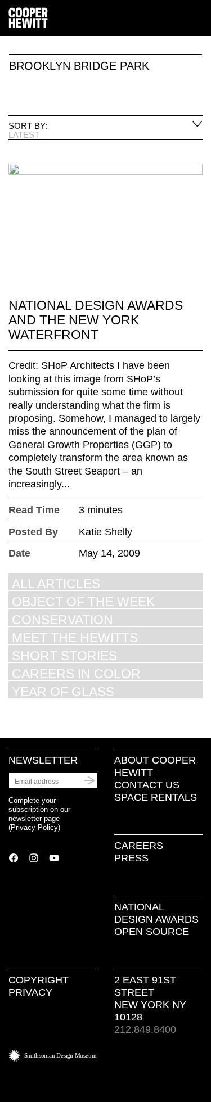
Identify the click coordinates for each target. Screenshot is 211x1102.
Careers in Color (76, 673)
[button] (198, 18)
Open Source (151, 931)
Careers (138, 845)
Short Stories (64, 655)
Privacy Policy (34, 827)
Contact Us (146, 785)
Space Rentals (155, 797)
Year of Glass (63, 691)
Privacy (30, 992)
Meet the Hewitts (75, 637)
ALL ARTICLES (56, 583)
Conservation (62, 619)
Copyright (38, 980)
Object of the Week (83, 601)
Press (131, 858)
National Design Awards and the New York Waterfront (95, 320)
